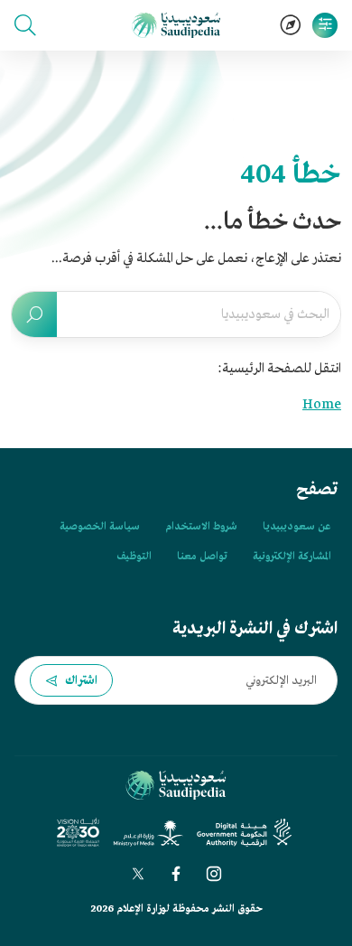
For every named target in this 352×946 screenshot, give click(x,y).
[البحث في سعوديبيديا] (34, 314)
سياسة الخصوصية (100, 526)
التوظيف (134, 556)
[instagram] (214, 874)
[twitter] (138, 874)
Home (321, 405)
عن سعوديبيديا (296, 526)
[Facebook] (176, 874)
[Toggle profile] (325, 25)
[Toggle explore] (290, 25)
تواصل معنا (202, 556)
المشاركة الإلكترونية (291, 556)
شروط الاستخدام (201, 526)
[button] (25, 25)
